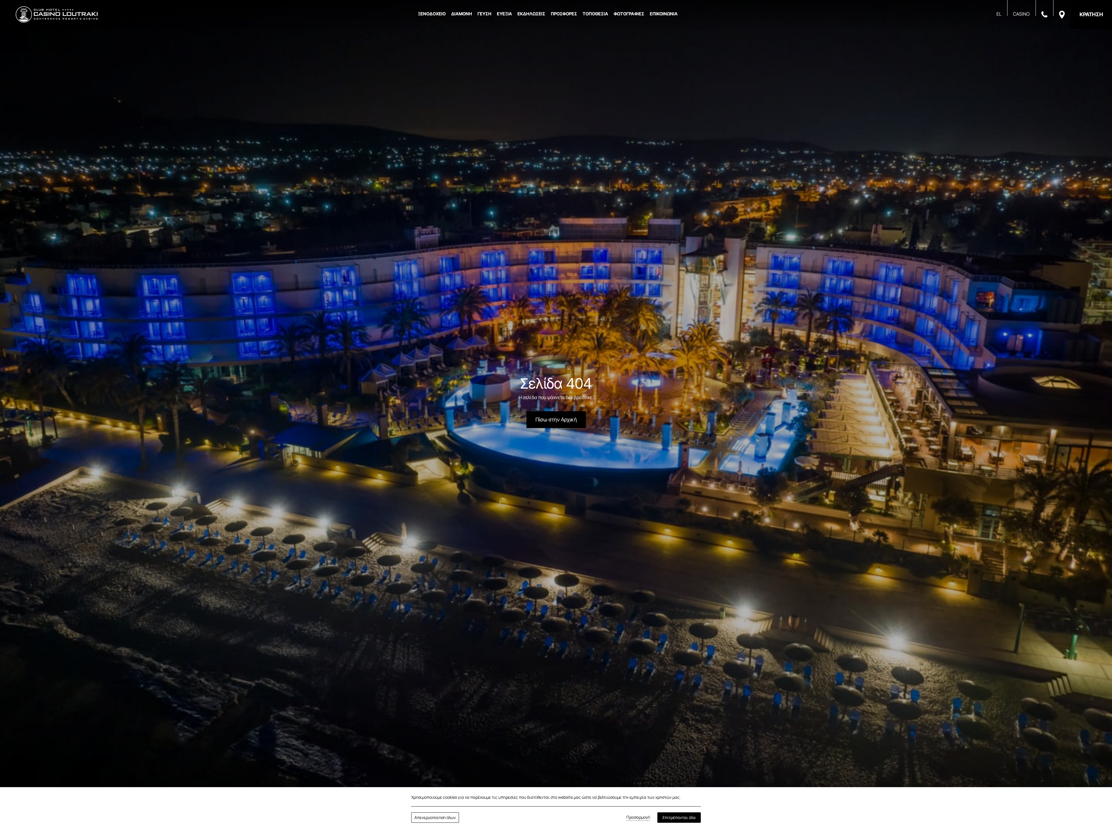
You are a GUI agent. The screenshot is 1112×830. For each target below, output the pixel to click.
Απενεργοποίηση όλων (435, 817)
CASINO (1021, 14)
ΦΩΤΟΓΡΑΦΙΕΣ (629, 14)
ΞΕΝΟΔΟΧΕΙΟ (432, 14)
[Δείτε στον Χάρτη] (1062, 14)
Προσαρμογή (638, 817)
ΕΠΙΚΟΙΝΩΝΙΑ (664, 14)
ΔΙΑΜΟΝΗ (461, 14)
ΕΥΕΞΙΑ (504, 14)
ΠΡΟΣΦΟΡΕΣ (564, 14)
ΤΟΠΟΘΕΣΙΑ (595, 14)
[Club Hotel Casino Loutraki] (56, 14)
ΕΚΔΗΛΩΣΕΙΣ (531, 14)
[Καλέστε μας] (1044, 14)
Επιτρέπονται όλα (679, 817)
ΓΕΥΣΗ (484, 14)
